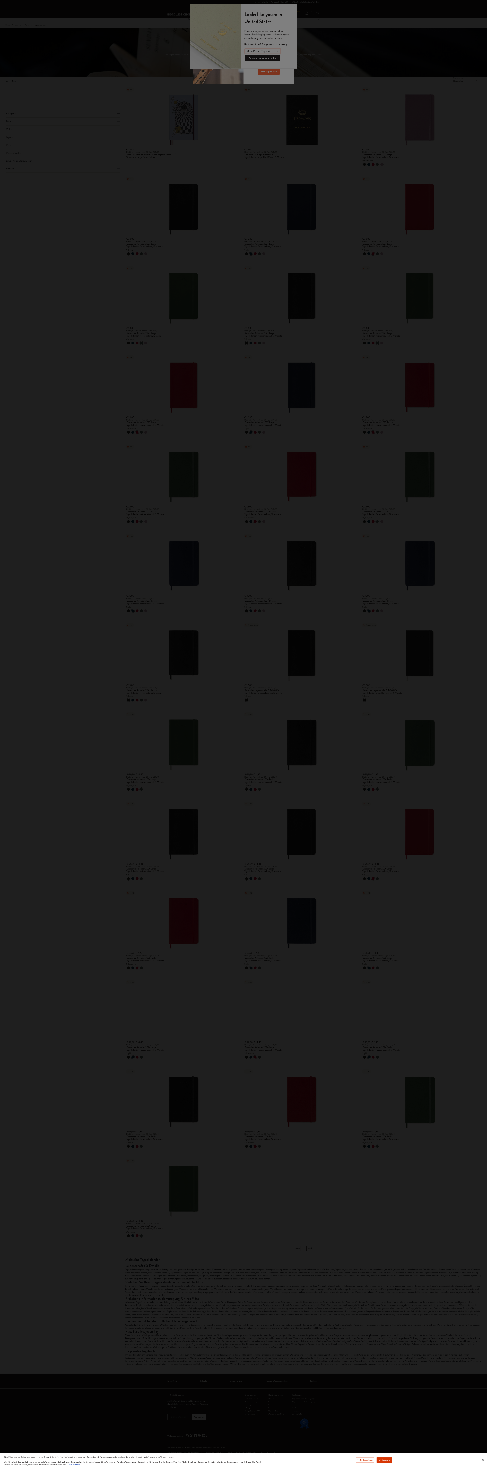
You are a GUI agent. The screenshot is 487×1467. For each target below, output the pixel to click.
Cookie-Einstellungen (365, 1460)
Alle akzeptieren (384, 1460)
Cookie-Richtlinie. (74, 1464)
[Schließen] (483, 1460)
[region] (243, 1460)
